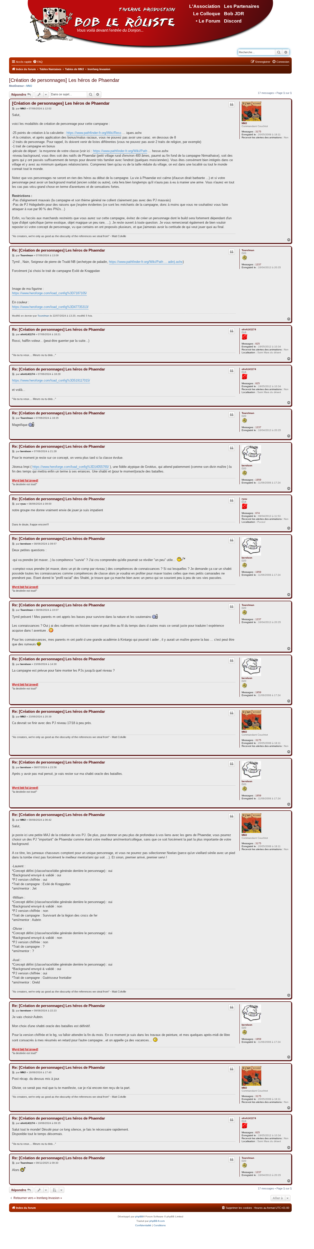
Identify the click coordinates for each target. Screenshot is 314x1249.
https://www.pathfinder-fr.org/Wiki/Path (120, 151)
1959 (258, 479)
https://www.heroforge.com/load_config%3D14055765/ (70, 467)
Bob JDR (234, 13)
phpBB (139, 1216)
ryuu (244, 498)
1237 (258, 264)
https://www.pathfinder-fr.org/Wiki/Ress (93, 133)
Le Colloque (206, 13)
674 (257, 513)
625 (257, 343)
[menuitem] (38, 62)
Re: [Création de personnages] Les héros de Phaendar (58, 250)
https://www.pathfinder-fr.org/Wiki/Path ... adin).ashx (146, 262)
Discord (233, 21)
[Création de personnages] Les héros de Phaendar (64, 80)
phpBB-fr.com (157, 1221)
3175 (258, 131)
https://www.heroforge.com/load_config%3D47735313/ (50, 307)
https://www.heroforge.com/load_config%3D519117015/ (51, 380)
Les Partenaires (241, 6)
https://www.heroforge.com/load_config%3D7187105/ (49, 293)
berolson (247, 465)
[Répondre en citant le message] (231, 104)
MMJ (29, 85)
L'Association (204, 6)
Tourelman (248, 250)
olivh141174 (249, 329)
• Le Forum (208, 21)
